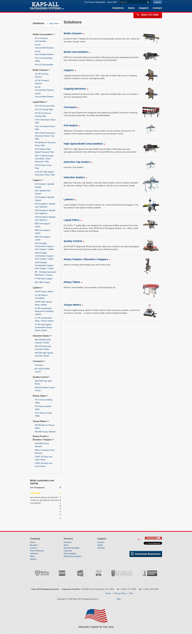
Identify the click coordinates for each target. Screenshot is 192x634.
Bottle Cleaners (40, 70)
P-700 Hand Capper (44, 278)
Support (143, 8)
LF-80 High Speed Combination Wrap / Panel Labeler (44, 327)
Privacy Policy (120, 593)
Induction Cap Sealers (77, 162)
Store (131, 8)
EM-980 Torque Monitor (45, 432)
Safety (100, 545)
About (32, 542)
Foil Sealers (71, 125)
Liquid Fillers (39, 102)
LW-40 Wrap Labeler (44, 291)
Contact (157, 8)
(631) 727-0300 (150, 14)
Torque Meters (40, 421)
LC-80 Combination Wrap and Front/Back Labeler (44, 311)
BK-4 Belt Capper (42, 282)
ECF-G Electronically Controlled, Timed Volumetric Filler (44, 159)
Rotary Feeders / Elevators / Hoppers (86, 259)
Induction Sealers (41, 336)
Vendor (33, 559)
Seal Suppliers (70, 553)
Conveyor (39, 365)
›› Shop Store (53, 23)
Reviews (33, 545)
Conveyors (38, 361)
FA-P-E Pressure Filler (45, 106)
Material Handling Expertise (71, 549)
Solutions (118, 8)
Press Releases (37, 551)
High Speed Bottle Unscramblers (83, 143)
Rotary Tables (39, 396)
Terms (108, 593)
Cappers (37, 180)
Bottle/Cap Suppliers (73, 556)
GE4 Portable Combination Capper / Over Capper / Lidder (44, 246)
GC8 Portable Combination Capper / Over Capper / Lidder (44, 265)
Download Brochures (147, 554)
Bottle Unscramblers (43, 34)
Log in (157, 2)
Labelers (37, 287)
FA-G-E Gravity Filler (44, 109)
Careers (33, 548)
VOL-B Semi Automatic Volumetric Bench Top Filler (45, 136)
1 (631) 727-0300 (128, 589)
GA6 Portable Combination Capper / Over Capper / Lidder (44, 256)
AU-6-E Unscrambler (44, 64)
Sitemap (101, 548)
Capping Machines (75, 88)
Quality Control (40, 377)
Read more (35, 518)
